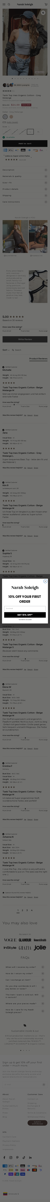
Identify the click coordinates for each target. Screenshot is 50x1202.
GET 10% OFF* (25, 614)
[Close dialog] (45, 581)
